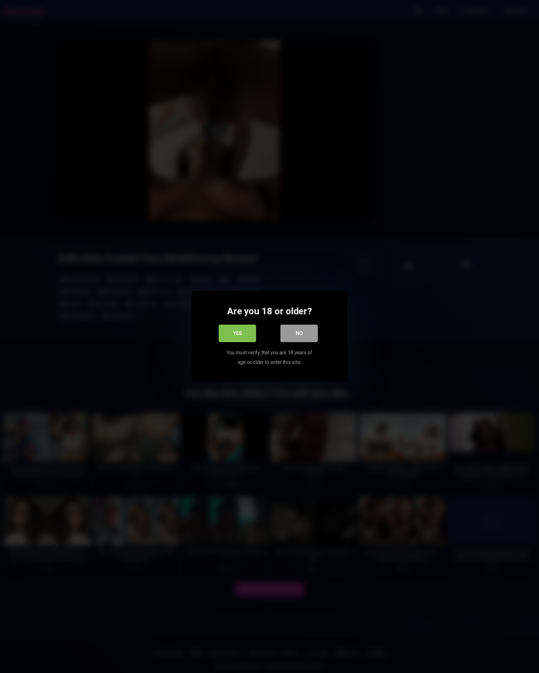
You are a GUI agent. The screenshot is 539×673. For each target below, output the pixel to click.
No (299, 333)
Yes (237, 333)
